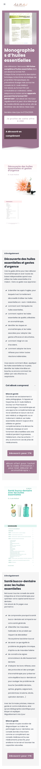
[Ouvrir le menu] (5, 4)
